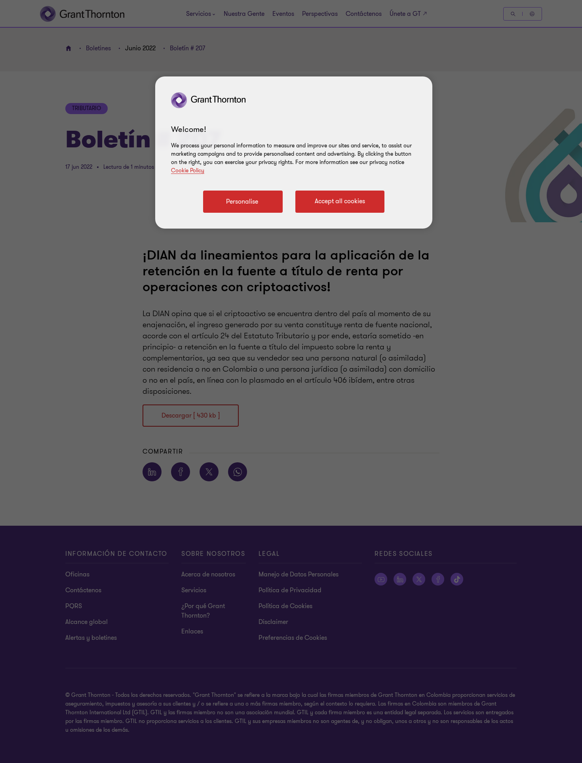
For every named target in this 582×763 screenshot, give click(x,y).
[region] (293, 152)
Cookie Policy (187, 170)
